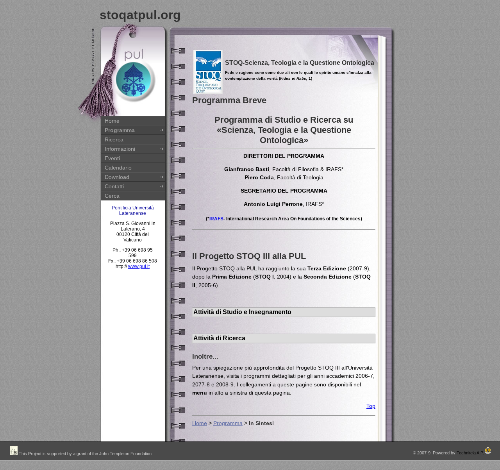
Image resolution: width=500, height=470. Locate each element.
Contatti (114, 186)
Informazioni (120, 149)
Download (117, 177)
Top (370, 406)
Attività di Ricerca (219, 338)
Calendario (118, 167)
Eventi (112, 158)
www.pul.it (139, 266)
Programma (120, 130)
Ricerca (114, 139)
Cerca (112, 196)
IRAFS (216, 219)
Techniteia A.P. (470, 452)
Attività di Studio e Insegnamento (242, 312)
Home (112, 121)
